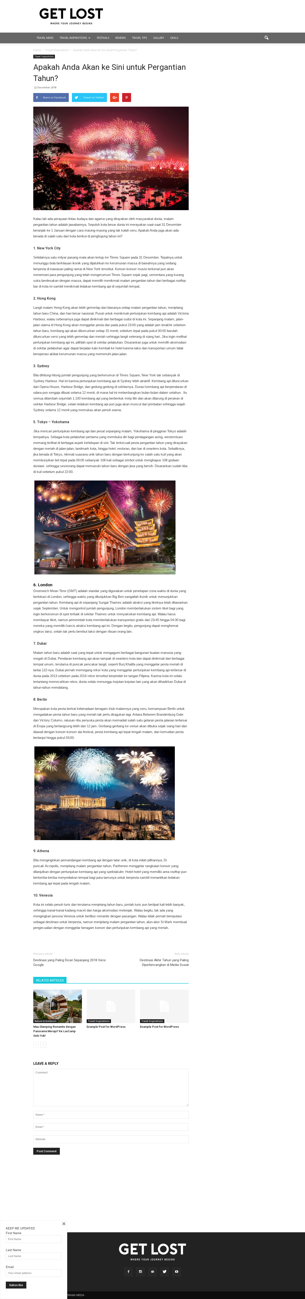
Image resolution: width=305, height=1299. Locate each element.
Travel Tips (139, 38)
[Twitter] (164, 1271)
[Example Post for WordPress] (111, 1006)
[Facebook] (128, 1271)
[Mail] (152, 1271)
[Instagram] (140, 1271)
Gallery (158, 38)
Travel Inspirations (73, 38)
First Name (13, 1233)
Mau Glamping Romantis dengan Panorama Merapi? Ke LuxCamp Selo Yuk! (54, 1031)
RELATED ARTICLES (50, 980)
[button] (266, 38)
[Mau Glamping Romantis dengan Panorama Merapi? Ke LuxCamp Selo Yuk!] (57, 1006)
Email (10, 1267)
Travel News (44, 38)
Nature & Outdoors (45, 1021)
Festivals (103, 38)
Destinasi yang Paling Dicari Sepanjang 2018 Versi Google (69, 962)
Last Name (13, 1250)
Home (37, 50)
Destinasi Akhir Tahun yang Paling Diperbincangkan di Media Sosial (164, 962)
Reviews (120, 38)
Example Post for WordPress (106, 1026)
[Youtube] (176, 1271)
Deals (174, 38)
